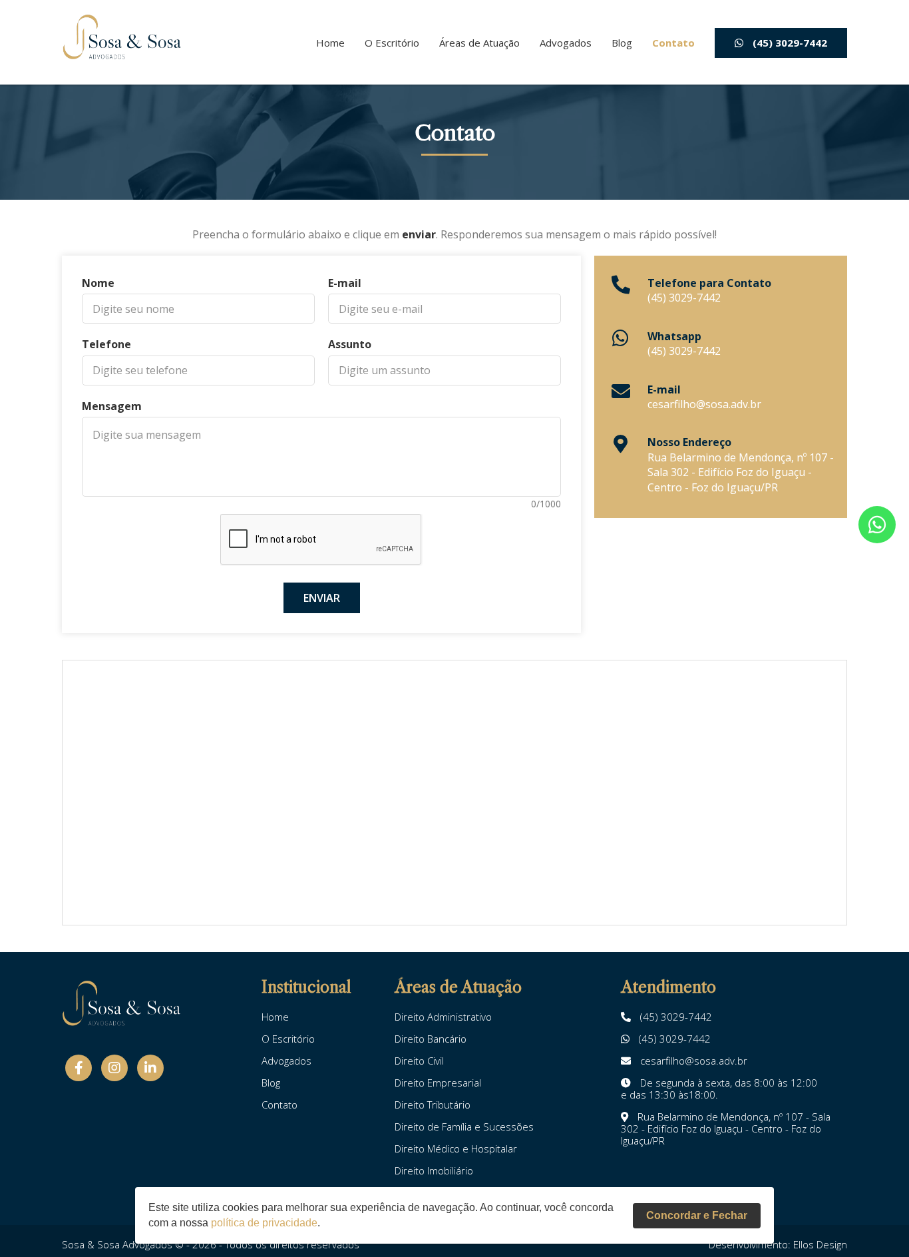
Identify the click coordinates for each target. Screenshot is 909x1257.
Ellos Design (820, 1244)
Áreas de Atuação (479, 43)
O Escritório (392, 43)
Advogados (566, 43)
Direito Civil (419, 1060)
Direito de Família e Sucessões (464, 1126)
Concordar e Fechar (696, 1215)
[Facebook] (78, 1068)
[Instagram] (114, 1068)
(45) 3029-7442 (788, 42)
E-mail (344, 283)
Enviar (321, 598)
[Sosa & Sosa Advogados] (122, 37)
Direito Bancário (430, 1038)
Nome (98, 283)
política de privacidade (264, 1222)
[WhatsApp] (877, 524)
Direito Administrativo (443, 1016)
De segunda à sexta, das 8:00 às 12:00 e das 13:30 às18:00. (719, 1088)
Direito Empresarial (438, 1082)
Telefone (106, 344)
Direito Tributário (432, 1104)
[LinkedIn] (150, 1068)
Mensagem (112, 406)
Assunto (349, 344)
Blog (622, 43)
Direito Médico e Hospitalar (456, 1148)
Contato (673, 43)
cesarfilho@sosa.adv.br (704, 404)
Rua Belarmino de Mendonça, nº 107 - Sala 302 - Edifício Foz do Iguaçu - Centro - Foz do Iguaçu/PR (740, 472)
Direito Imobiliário (434, 1170)
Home (330, 43)
